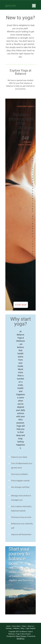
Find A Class (16, 626)
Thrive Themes (21, 636)
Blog (22, 628)
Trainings (9, 628)
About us (30, 626)
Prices (24, 626)
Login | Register (31, 628)
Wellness (16, 628)
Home (8, 626)
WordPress (20, 639)
